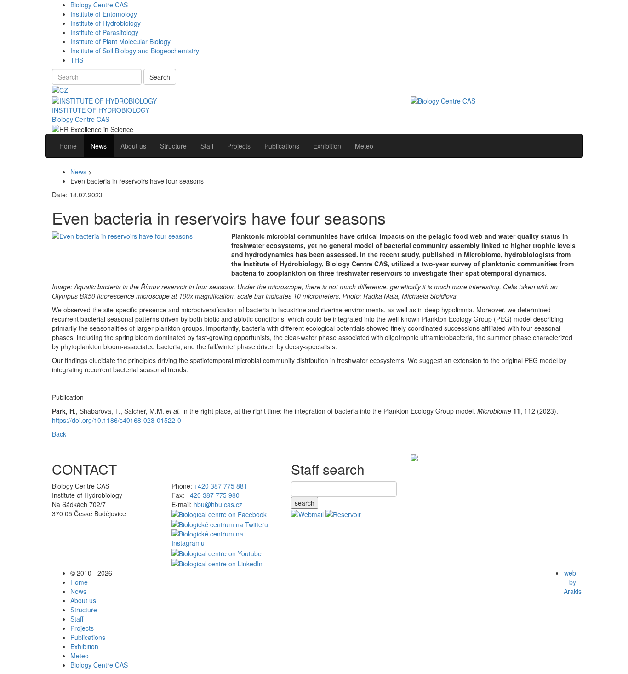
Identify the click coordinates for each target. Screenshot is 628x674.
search (304, 502)
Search (159, 76)
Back (59, 433)
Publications (87, 637)
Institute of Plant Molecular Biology (120, 41)
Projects (82, 628)
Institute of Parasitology (104, 32)
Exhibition (84, 646)
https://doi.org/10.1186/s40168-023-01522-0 (116, 420)
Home (79, 582)
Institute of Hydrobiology (105, 23)
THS (76, 59)
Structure (83, 609)
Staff (76, 618)
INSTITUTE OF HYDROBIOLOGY (100, 110)
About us (83, 600)
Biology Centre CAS (99, 4)
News (78, 171)
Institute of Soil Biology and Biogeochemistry (134, 50)
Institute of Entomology (103, 13)
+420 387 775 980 (213, 495)
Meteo (79, 655)
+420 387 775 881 (220, 485)
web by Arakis (573, 582)
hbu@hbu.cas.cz (218, 504)
